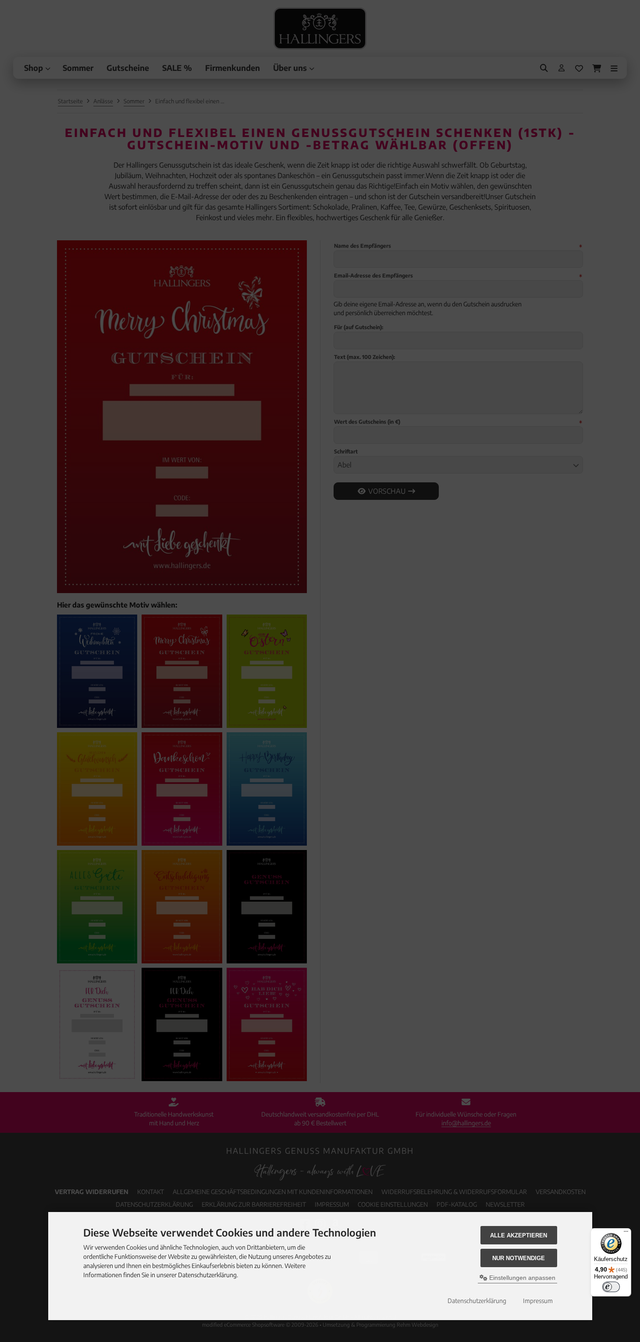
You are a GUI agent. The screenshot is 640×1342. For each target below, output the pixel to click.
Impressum (538, 1300)
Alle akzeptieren (518, 1235)
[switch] (611, 1287)
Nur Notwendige (518, 1258)
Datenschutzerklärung (477, 1300)
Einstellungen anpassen (521, 1277)
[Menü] (626, 1233)
